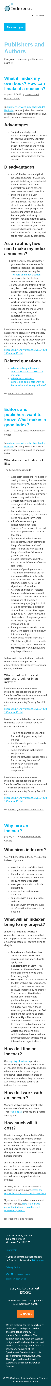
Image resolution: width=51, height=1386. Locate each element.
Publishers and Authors (20, 393)
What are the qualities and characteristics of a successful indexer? (27, 372)
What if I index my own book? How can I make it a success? (24, 83)
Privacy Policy (13, 1267)
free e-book (16, 1111)
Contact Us (11, 1250)
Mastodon (19, 1274)
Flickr (28, 1274)
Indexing (12, 809)
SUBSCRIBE (26, 1313)
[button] (32, 15)
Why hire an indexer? (22, 378)
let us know (38, 1260)
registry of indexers (19, 1061)
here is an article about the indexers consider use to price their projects (22, 1207)
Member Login (15, 27)
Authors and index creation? (27, 274)
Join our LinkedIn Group (16, 1278)
